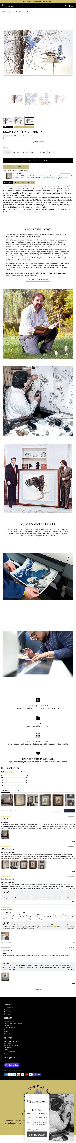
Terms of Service (9, 1028)
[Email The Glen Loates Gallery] (5, 1058)
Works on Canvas (9, 1010)
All (10, 12)
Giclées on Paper (9, 1008)
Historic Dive (8, 1048)
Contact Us (7, 1034)
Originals (7, 1014)
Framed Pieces (9, 1012)
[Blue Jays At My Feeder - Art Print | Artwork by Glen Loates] (38, 52)
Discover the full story (38, 280)
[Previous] (25, 90)
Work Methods (9, 1043)
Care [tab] (23, 183)
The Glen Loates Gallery (14, 1070)
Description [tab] (8, 183)
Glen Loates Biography (11, 1041)
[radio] (8, 122)
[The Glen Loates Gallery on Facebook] (7, 1058)
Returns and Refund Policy (13, 1024)
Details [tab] (17, 183)
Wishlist (6, 1032)
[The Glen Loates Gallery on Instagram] (10, 1058)
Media (6, 1050)
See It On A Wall (15, 167)
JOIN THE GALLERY (36, 1135)
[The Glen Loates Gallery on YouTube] (14, 1058)
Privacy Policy (8, 1026)
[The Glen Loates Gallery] (33, 5)
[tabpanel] (38, 198)
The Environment (9, 1052)
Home (3, 12)
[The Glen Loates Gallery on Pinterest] (12, 1058)
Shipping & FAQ (9, 1021)
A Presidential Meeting (11, 1045)
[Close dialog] (72, 1096)
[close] (74, 2)
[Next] (50, 90)
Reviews (6, 1030)
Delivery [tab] (31, 183)
